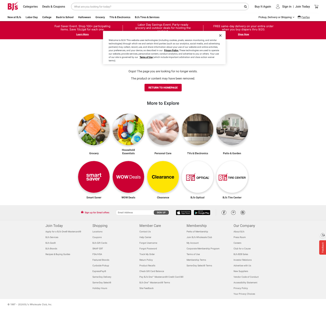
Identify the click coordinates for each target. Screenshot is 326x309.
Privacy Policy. (171, 50)
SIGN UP (161, 212)
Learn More (82, 34)
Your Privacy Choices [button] (244, 294)
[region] (164, 47)
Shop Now (243, 34)
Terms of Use (146, 57)
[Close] (220, 35)
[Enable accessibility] (322, 234)
